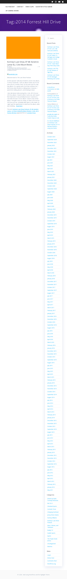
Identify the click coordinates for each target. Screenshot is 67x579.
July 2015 (49, 365)
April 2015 (50, 374)
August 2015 (50, 362)
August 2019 (50, 226)
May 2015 (50, 371)
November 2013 (52, 423)
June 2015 (50, 368)
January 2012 (51, 487)
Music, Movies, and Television (19, 69)
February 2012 (51, 484)
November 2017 (52, 284)
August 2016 (50, 328)
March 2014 (50, 412)
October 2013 (51, 426)
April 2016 (50, 339)
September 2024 (52, 139)
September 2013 (52, 429)
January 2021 (51, 177)
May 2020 (50, 200)
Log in (49, 555)
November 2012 (52, 458)
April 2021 (50, 168)
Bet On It (50, 503)
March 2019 (50, 238)
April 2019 (50, 235)
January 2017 (51, 313)
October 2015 (51, 357)
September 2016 (52, 325)
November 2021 (52, 151)
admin (10, 66)
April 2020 (50, 203)
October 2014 (51, 391)
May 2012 (50, 475)
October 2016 (51, 322)
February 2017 (51, 310)
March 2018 (50, 273)
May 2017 (50, 302)
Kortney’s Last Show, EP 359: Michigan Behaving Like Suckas (53, 76)
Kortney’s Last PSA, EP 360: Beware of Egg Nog (52, 70)
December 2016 (51, 316)
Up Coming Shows (12, 11)
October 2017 (51, 287)
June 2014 (50, 403)
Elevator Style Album (44, 7)
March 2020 (50, 206)
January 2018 (51, 278)
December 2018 (51, 247)
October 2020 (51, 186)
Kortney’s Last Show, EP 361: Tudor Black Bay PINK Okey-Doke (53, 63)
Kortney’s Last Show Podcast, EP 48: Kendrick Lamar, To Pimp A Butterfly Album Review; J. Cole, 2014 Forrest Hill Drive (23, 111)
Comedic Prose (12, 68)
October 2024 (51, 137)
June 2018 (50, 264)
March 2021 (50, 171)
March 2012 (50, 481)
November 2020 (52, 183)
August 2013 (50, 432)
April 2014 (50, 409)
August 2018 (50, 258)
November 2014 (52, 388)
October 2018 (51, 252)
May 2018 (50, 267)
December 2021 (51, 148)
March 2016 (50, 342)
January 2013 (51, 452)
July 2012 (49, 470)
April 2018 (50, 270)
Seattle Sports (51, 533)
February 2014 (51, 415)
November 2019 (52, 218)
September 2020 (52, 189)
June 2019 (50, 229)
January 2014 (51, 417)
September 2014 (52, 394)
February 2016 (51, 345)
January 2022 (51, 145)
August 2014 (50, 397)
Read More (19, 106)
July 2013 (49, 435)
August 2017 (50, 293)
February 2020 (51, 209)
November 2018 (52, 249)
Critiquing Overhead (52, 512)
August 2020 (50, 192)
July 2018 (49, 261)
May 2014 (50, 406)
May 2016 (50, 336)
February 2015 (51, 380)
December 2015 (51, 351)
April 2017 (50, 305)
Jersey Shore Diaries (53, 515)
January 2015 (51, 383)
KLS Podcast (10, 7)
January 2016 (51, 348)
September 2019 (52, 223)
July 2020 (49, 194)
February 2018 (51, 276)
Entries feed (50, 558)
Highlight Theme (45, 575)
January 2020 (51, 212)
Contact (20, 7)
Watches (49, 546)
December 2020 (51, 180)
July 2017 (49, 296)
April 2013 (50, 444)
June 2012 (50, 472)
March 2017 (50, 307)
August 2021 (50, 157)
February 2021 (51, 174)
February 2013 (51, 449)
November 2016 (52, 319)
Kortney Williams (52, 518)
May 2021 (50, 166)
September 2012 (52, 464)
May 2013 (50, 441)
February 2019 (51, 241)
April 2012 (50, 478)
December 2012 (51, 455)
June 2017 (50, 299)
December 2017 (51, 281)
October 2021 (51, 154)
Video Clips (30, 7)
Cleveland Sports (52, 506)
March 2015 (50, 377)
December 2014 (51, 386)
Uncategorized (51, 543)
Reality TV (50, 530)
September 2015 (52, 360)
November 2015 (52, 354)
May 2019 (50, 232)
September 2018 (52, 255)
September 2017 (52, 290)
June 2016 (50, 333)
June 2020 (50, 197)
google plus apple (52, 114)
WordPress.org (51, 564)
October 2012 (51, 461)
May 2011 (50, 490)
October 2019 (51, 221)
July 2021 (49, 160)
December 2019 (51, 215)
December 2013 (51, 420)
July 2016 (49, 331)
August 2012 (50, 467)
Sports (29, 69)
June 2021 (50, 163)
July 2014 (49, 400)
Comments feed (52, 561)
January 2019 (51, 244)
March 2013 (50, 446)
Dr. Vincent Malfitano (53, 121)
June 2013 (50, 438)
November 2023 (52, 142)
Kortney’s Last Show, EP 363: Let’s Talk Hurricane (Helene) (53, 48)
